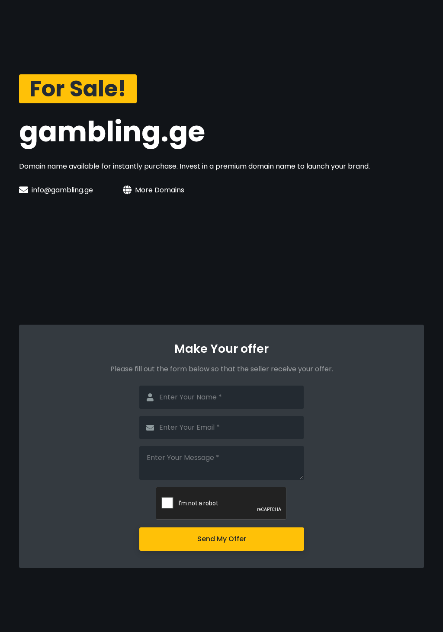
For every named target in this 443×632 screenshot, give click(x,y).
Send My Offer (221, 539)
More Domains (159, 190)
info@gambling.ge (62, 190)
